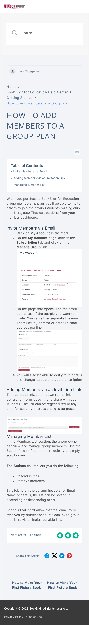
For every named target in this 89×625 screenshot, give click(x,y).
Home (11, 86)
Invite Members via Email (30, 171)
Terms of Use (33, 616)
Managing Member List (29, 184)
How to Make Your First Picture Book (27, 585)
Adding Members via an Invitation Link (39, 178)
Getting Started (20, 98)
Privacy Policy (13, 616)
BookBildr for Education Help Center (37, 92)
